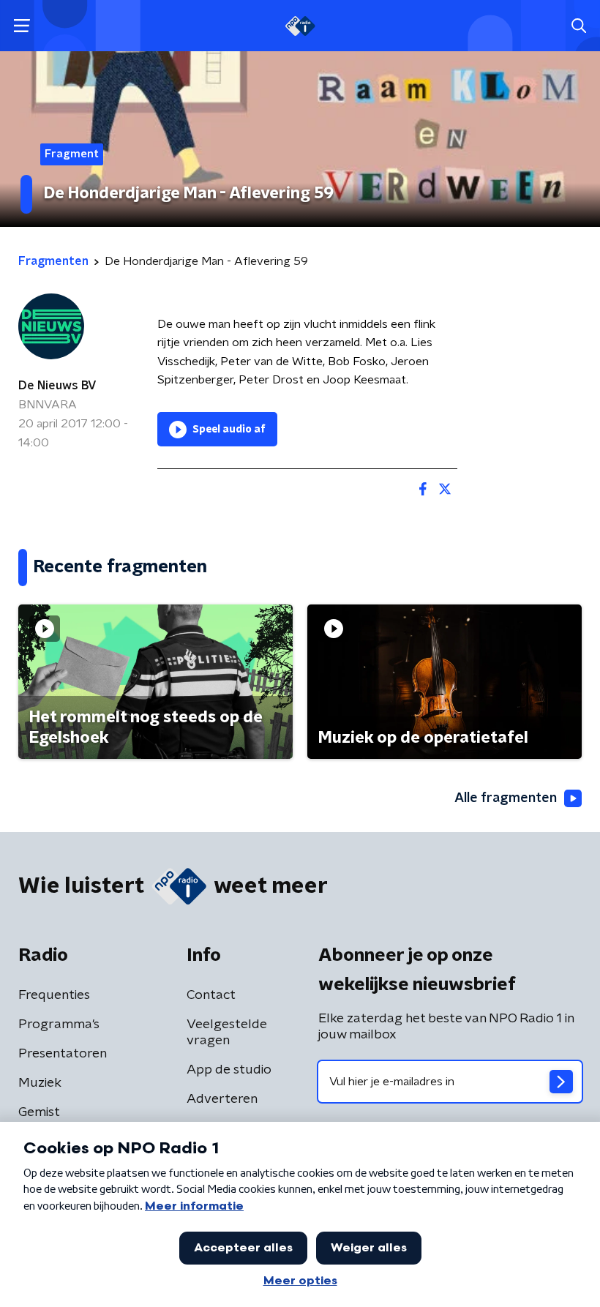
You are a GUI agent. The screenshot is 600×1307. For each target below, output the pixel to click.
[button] (21, 26)
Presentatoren (62, 1053)
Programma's (59, 1024)
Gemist (39, 1112)
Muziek (39, 1083)
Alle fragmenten (505, 798)
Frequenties (54, 995)
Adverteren (222, 1099)
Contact (211, 995)
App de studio (229, 1069)
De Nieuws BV (57, 386)
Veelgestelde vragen (227, 1032)
